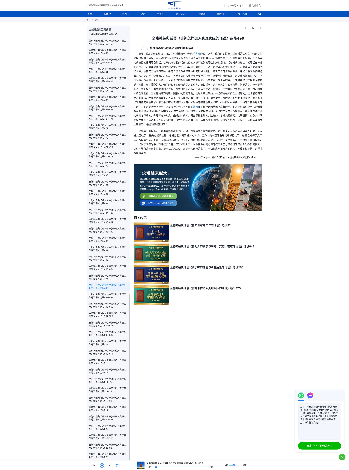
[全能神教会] (174, 5)
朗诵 (159, 14)
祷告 (195, 106)
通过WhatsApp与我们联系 (320, 445)
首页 (90, 14)
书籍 (106, 14)
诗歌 (143, 14)
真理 (197, 53)
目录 (137, 28)
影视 (124, 14)
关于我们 (242, 14)
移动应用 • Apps (235, 5)
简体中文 (256, 5)
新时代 (220, 14)
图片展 (202, 14)
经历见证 (180, 14)
